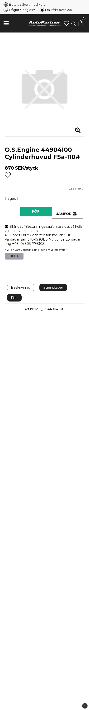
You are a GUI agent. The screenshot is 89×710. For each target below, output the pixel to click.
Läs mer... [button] (76, 188)
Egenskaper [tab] (53, 287)
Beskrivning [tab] (20, 287)
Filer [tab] (14, 298)
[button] (66, 23)
